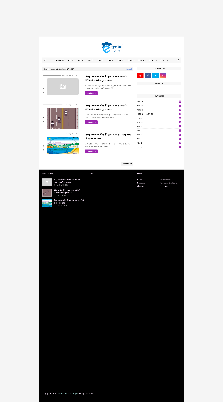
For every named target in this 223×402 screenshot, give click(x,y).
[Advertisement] (111, 18)
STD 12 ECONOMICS (159, 114)
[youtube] (140, 75)
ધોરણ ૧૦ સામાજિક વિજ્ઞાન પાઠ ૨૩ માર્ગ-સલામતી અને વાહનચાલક (106, 78)
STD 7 (159, 130)
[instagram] (163, 75)
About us (140, 186)
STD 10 (159, 102)
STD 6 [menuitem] (100, 60)
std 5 (159, 139)
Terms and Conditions (168, 183)
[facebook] (148, 75)
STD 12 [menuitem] (163, 60)
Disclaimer (141, 183)
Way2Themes (62, 398)
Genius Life (83, 398)
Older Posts (127, 163)
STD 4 (159, 122)
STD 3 (159, 118)
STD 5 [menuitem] (90, 60)
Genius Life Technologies (68, 393)
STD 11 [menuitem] (152, 60)
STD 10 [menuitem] (141, 60)
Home (139, 179)
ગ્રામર (159, 147)
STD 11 (159, 106)
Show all (129, 69)
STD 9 (159, 135)
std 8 (159, 143)
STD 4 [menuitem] (80, 60)
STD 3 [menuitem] (70, 60)
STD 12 (159, 110)
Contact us (164, 186)
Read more (91, 93)
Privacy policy (165, 179)
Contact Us (134, 398)
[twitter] (155, 75)
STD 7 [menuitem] (110, 60)
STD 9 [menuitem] (130, 60)
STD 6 (159, 126)
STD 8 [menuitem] (120, 60)
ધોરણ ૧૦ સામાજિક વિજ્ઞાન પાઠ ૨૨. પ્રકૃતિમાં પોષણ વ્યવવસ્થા (108, 136)
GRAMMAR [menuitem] (59, 60)
